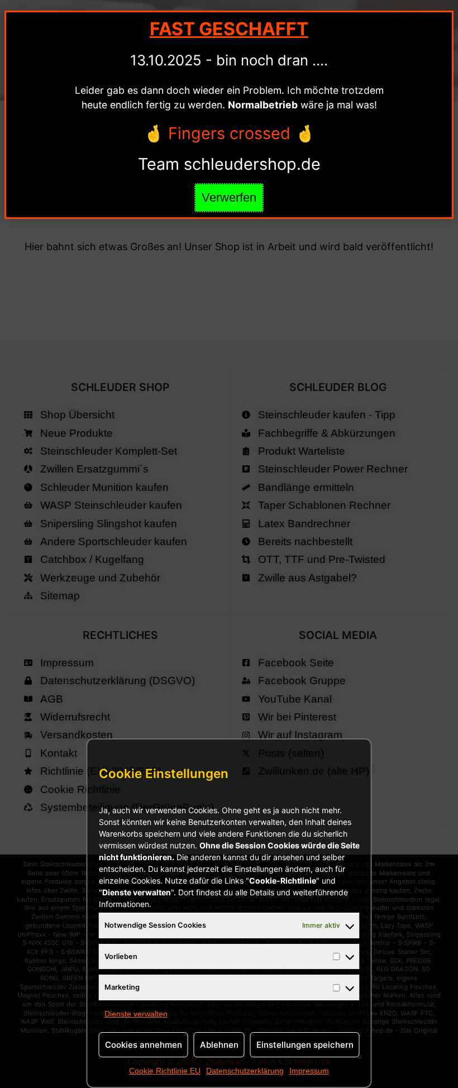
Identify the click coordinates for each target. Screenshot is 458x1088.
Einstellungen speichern (305, 1044)
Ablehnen (219, 1044)
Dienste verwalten (136, 1013)
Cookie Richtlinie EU (165, 1070)
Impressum (309, 1070)
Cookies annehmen (143, 1044)
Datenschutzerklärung (245, 1070)
